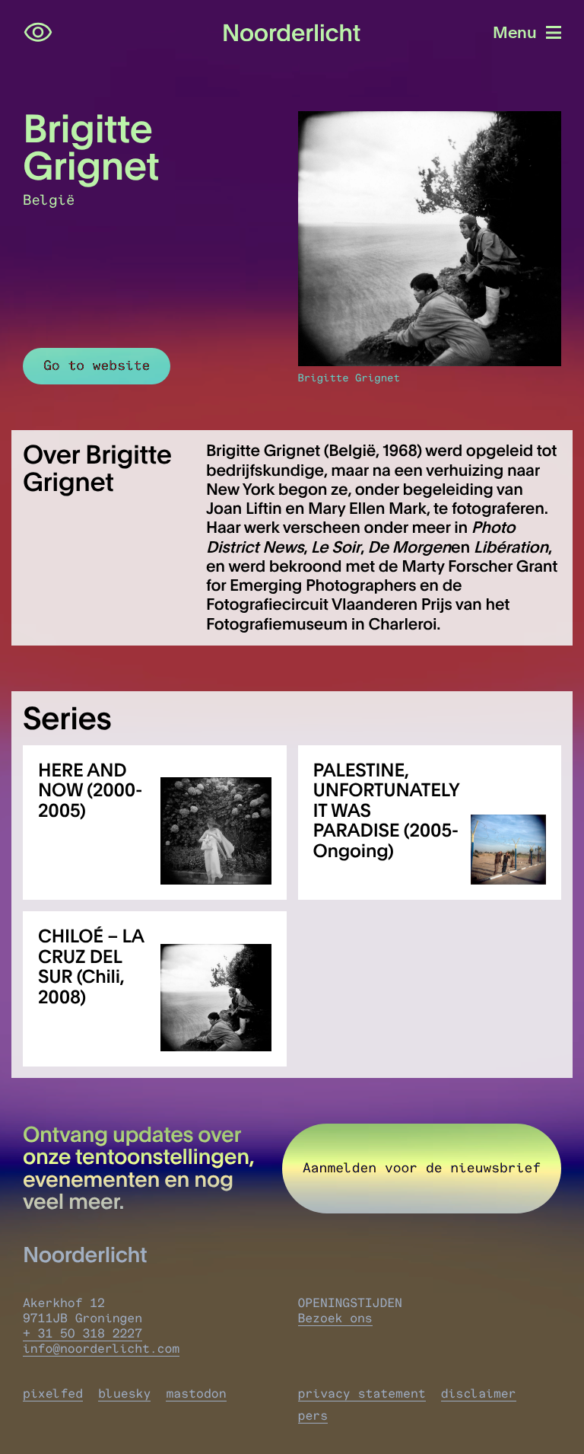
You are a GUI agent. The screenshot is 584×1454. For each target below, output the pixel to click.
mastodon (196, 1393)
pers (313, 1416)
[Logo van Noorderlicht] (292, 33)
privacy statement (362, 1393)
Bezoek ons (335, 1318)
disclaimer (478, 1393)
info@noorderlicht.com (101, 1349)
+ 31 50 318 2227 (82, 1333)
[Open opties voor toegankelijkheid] (38, 33)
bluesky (124, 1393)
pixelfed (53, 1393)
